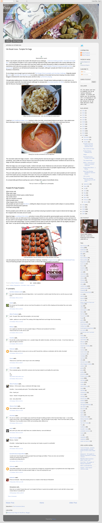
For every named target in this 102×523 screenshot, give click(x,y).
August (85, 186)
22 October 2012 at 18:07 (16, 362)
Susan (11, 358)
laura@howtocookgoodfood (17, 453)
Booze (82, 265)
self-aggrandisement (85, 404)
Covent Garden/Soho (85, 292)
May (85, 193)
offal (81, 360)
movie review (83, 351)
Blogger (54, 519)
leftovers (82, 341)
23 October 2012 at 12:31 (16, 401)
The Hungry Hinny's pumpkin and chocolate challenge (50, 73)
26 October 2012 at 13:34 (16, 461)
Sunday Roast (84, 416)
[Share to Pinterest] (40, 283)
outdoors (82, 366)
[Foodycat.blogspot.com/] (81, 63)
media (82, 347)
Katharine (12, 477)
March (85, 197)
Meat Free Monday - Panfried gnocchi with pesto (89, 180)
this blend (26, 204)
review (82, 382)
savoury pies (83, 398)
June (85, 190)
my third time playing (46, 76)
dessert (82, 298)
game (81, 320)
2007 (83, 213)
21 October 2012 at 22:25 (16, 343)
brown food (83, 270)
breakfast (82, 268)
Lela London (13, 367)
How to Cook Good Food (67, 260)
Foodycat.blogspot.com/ (85, 61)
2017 (83, 124)
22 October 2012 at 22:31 (16, 378)
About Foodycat (17, 41)
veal (81, 435)
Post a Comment (12, 496)
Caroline (12, 337)
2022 (83, 113)
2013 (83, 133)
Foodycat (9, 8)
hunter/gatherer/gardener (86, 328)
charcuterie (83, 276)
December (86, 137)
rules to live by (84, 386)
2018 (83, 122)
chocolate (23, 285)
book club (82, 263)
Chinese (82, 280)
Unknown (12, 349)
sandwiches (83, 392)
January (86, 202)
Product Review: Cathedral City (87, 151)
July (85, 188)
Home (8, 41)
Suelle (11, 303)
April (85, 195)
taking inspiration (84, 418)
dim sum (82, 300)
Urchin (82, 433)
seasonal (32, 285)
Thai (81, 425)
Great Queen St (84, 324)
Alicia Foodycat (14, 314)
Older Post (73, 503)
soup (81, 410)
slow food (82, 408)
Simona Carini (13, 406)
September (86, 184)
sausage (82, 396)
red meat (82, 380)
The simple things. (88, 160)
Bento (81, 255)
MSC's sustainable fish (86, 465)
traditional (82, 427)
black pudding (83, 259)
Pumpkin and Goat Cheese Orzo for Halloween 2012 (88, 145)
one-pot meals (84, 362)
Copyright (82, 290)
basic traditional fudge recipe (20, 120)
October (86, 141)
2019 (83, 119)
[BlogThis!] (35, 283)
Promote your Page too (84, 65)
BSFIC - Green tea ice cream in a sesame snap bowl (89, 164)
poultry (82, 372)
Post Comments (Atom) (19, 506)
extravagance (83, 309)
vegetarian (83, 439)
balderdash (83, 249)
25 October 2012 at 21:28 (16, 448)
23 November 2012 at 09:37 (17, 493)
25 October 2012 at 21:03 (16, 432)
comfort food (83, 286)
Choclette (16, 75)
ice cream (82, 330)
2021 (83, 115)
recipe (28, 285)
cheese (82, 278)
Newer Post (10, 503)
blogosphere (17, 285)
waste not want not (85, 441)
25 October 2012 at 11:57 (16, 423)
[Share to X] (37, 283)
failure (82, 312)
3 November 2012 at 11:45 (16, 482)
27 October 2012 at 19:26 (16, 472)
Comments (85, 74)
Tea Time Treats (84, 423)
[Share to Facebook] (38, 283)
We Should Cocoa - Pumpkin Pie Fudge (88, 157)
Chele (9, 75)
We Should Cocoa (25, 75)
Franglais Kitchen (53, 260)
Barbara (12, 326)
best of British (83, 257)
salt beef (82, 390)
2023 (83, 110)
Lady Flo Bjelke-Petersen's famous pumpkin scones (57, 66)
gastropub (83, 322)
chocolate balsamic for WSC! (56, 82)
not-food (82, 358)
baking (11, 285)
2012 (83, 135)
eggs (81, 305)
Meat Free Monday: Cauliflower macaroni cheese (89, 173)
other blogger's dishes (86, 364)
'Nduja (85, 154)
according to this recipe (21, 216)
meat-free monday (85, 345)
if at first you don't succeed (87, 332)
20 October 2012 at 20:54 (16, 309)
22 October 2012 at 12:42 (16, 353)
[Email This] (34, 283)
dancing (82, 296)
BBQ (81, 253)
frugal (81, 318)
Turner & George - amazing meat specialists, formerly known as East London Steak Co (87, 450)
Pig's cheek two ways (88, 148)
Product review (84, 376)
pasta (81, 368)
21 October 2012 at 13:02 (16, 332)
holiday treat (83, 326)
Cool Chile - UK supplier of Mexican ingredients (87, 463)
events (82, 307)
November (86, 139)
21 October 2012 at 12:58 (16, 321)
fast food (82, 314)
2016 (83, 126)
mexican (82, 349)
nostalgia (82, 356)
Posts (84, 71)
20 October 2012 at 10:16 (16, 297)
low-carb (82, 343)
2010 (83, 207)
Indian (82, 335)
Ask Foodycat (83, 245)
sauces (82, 394)
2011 (83, 204)
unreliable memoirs (85, 431)
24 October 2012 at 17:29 (16, 410)
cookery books (84, 288)
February (86, 199)
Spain (81, 412)
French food (83, 316)
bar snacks (83, 251)
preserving (83, 374)
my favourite (83, 354)
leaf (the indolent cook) (16, 291)
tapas (81, 420)
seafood (82, 400)
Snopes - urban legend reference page (86, 468)
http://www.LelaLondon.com (17, 376)
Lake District (83, 339)
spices (82, 414)
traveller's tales (84, 429)
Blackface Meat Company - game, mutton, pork (87, 459)
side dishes (83, 406)
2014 (83, 130)
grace (11, 428)
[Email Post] (30, 283)
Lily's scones (86, 176)
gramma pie (9, 68)
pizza (81, 370)
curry (81, 294)
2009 (83, 209)
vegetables (83, 437)
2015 (83, 128)
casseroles (83, 274)
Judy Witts (83, 337)
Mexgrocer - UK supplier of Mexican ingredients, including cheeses (88, 455)
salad (81, 388)
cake (81, 272)
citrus (81, 284)
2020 (83, 117)
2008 (83, 211)
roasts (82, 384)
